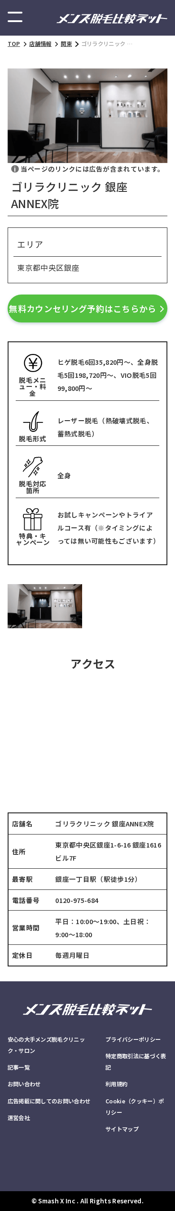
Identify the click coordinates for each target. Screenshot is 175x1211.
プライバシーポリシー (133, 1039)
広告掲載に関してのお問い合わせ (49, 1101)
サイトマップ (122, 1129)
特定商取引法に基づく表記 (135, 1061)
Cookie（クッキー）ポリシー (134, 1106)
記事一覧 (19, 1067)
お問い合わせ (24, 1084)
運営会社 (19, 1118)
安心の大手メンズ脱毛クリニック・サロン (46, 1045)
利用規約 (116, 1084)
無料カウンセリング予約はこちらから (82, 308)
